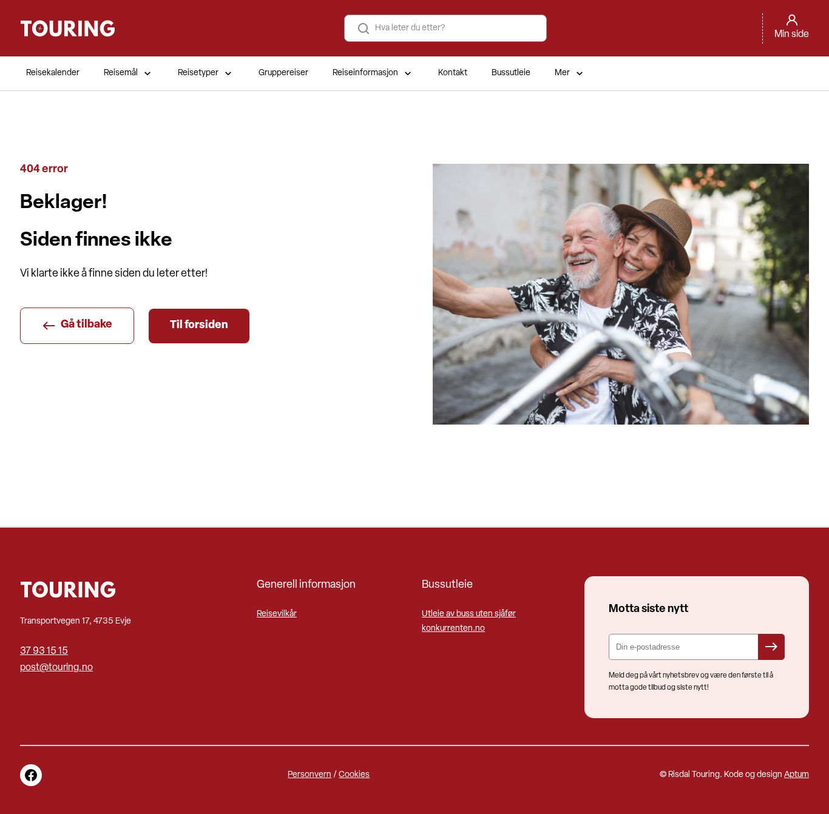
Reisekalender (53, 73)
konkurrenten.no (453, 628)
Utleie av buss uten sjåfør (469, 614)
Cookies (354, 774)
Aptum (796, 774)
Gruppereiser (283, 73)
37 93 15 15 (44, 651)
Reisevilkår (277, 614)
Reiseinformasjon (365, 73)
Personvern (309, 774)
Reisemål (121, 73)
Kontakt (452, 73)
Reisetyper (198, 73)
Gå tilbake (86, 325)
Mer (562, 73)
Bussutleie (511, 73)
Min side (791, 34)
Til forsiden (199, 325)
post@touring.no (56, 668)
